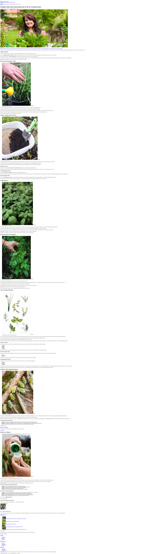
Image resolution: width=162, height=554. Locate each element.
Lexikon (3, 545)
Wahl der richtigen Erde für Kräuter (19, 48)
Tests (11, 2)
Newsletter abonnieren (4, 533)
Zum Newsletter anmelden (3, 503)
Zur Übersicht (2, 430)
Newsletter (13, 2)
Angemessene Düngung (59, 48)
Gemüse (1, 2)
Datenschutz (3, 549)
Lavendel (5, 107)
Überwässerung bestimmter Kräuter (9, 48)
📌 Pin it (32, 105)
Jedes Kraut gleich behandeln (42, 48)
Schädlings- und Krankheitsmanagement (51, 48)
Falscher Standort (2, 48)
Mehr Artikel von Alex (3, 514)
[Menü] (2, 3)
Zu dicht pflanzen (26, 48)
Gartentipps (9, 2)
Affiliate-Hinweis (4, 550)
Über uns (3, 543)
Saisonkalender (4, 544)
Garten (7, 2)
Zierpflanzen (4, 2)
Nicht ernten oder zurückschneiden (33, 48)
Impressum (3, 548)
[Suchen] (0, 3)
